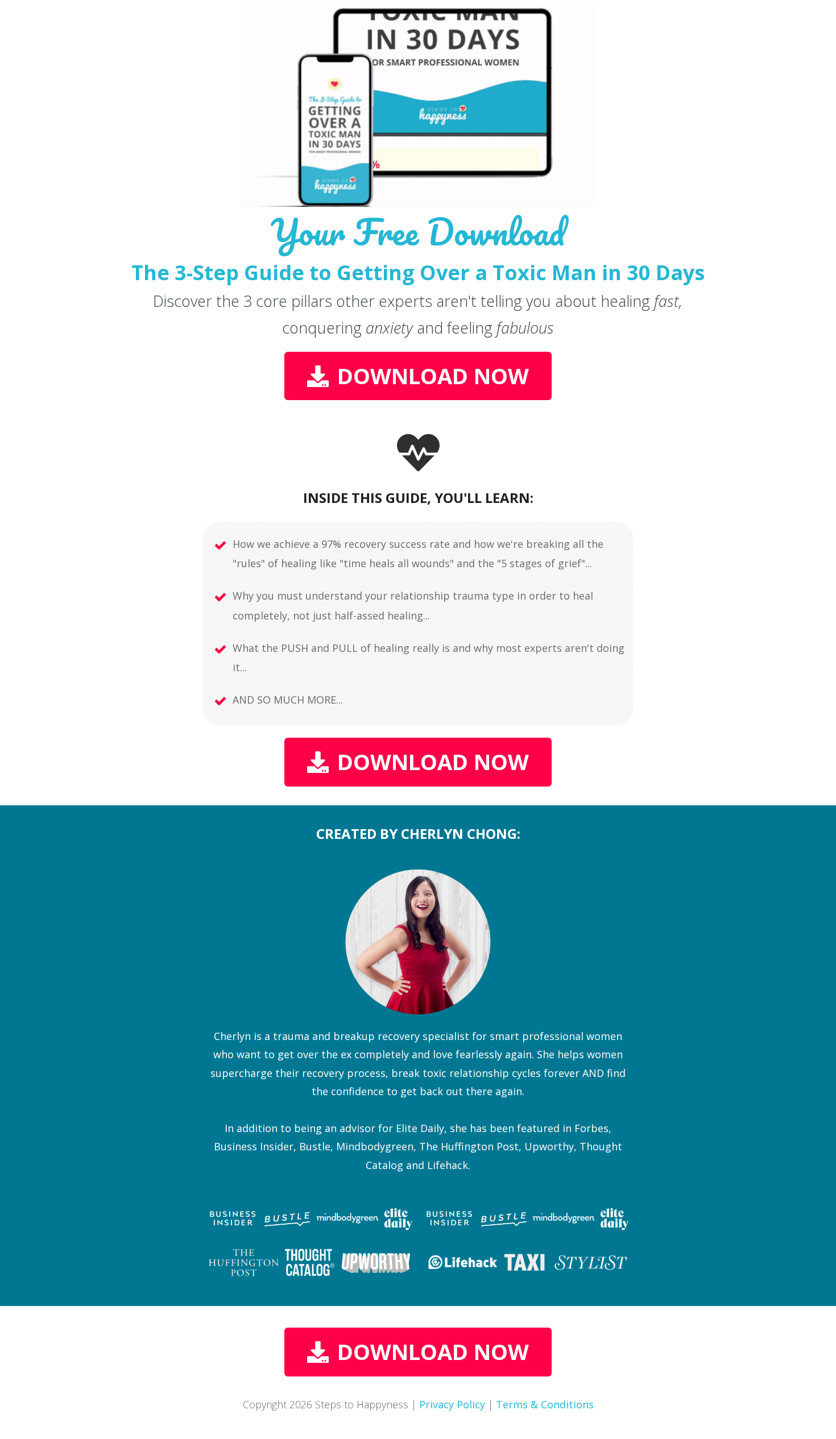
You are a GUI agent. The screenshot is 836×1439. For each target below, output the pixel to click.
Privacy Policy (452, 1404)
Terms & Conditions (545, 1404)
